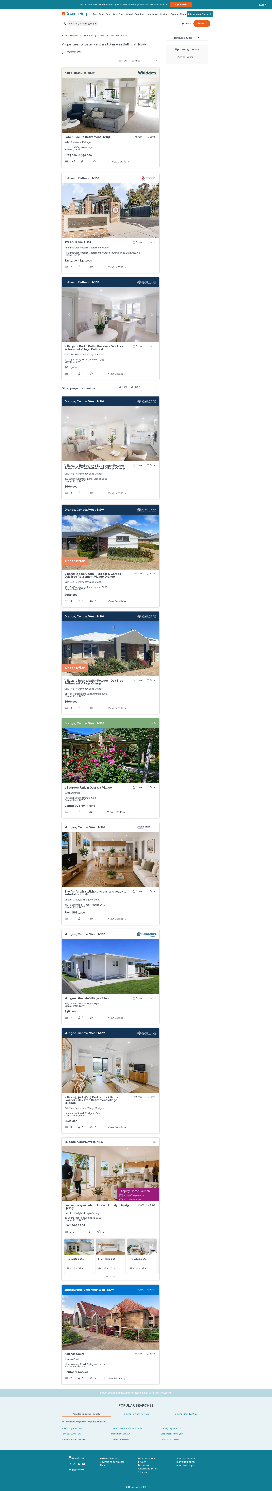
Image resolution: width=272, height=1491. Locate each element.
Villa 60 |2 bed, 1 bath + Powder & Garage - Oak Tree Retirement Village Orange (93, 575)
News (183, 14)
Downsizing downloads (112, 1461)
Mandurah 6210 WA (120, 1433)
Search (202, 23)
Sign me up (181, 4)
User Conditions (146, 1458)
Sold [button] (108, 14)
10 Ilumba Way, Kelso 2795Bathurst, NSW (78, 148)
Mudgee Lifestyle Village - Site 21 (87, 998)
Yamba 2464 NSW (120, 1439)
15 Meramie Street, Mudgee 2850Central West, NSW (82, 1114)
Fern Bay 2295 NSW (71, 1433)
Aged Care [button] (118, 14)
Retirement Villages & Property (83, 35)
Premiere (139, 14)
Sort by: (123, 60)
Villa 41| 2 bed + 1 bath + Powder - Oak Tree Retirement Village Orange (93, 682)
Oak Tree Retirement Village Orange (83, 473)
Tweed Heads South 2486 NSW (126, 1428)
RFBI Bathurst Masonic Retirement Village (86, 247)
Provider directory (109, 1458)
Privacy (142, 1461)
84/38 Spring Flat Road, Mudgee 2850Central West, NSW (84, 905)
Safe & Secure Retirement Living (87, 137)
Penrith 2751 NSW (170, 1439)
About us (105, 1465)
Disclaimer (143, 1465)
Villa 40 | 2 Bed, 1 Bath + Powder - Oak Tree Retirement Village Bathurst (93, 348)
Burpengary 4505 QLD (172, 1433)
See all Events (185, 57)
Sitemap (142, 1472)
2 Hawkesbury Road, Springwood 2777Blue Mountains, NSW (84, 1365)
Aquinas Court (74, 1354)
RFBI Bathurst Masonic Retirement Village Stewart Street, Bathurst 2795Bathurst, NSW (102, 253)
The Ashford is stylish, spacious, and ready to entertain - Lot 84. (95, 893)
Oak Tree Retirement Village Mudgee (84, 1108)
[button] (69, 105)
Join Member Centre (198, 14)
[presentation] (154, 1255)
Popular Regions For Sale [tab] (136, 1414)
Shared (129, 14)
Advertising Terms (148, 1468)
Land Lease (152, 14)
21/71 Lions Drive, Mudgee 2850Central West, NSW (81, 1004)
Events (174, 14)
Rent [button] (101, 14)
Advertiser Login (185, 1465)
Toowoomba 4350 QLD (73, 1439)
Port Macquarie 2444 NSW (75, 1428)
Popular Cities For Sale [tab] (186, 1414)
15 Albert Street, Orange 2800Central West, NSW (80, 799)
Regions (164, 14)
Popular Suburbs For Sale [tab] (86, 1414)
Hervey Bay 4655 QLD (172, 1428)
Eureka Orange (72, 793)
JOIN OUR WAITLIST (78, 242)
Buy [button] (95, 14)
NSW (102, 35)
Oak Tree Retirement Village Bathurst (84, 354)
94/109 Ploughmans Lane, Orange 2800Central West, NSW (85, 479)
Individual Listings (186, 1461)
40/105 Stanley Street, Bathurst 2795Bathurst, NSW (84, 360)
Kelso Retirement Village (77, 142)
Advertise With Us (185, 1458)
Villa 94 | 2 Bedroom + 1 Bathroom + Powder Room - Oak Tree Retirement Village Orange (95, 467)
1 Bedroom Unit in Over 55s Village (88, 787)
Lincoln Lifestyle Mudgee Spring (81, 899)
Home (64, 35)
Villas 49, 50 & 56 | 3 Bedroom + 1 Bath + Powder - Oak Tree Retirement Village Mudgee (91, 1100)
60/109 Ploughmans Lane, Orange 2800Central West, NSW (85, 588)
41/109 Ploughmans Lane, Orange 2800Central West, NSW (85, 695)
